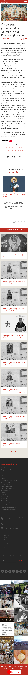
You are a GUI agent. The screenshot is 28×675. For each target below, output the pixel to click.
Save (11, 140)
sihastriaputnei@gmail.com (11, 528)
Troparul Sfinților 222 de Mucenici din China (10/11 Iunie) (14, 418)
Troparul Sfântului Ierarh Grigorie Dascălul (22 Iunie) (14, 256)
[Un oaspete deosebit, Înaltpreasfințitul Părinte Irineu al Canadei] (7, 643)
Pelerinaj (3, 476)
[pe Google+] (17, 571)
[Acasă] (4, 1)
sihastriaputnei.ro (9, 464)
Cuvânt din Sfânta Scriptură (8, 488)
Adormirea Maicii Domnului (14, 151)
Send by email (26, 38)
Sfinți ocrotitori (5, 484)
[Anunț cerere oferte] (7, 629)
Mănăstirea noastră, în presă (8, 507)
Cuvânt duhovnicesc (6, 486)
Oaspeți (3, 492)
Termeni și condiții (19, 668)
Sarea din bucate (5, 501)
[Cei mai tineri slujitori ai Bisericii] (21, 629)
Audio (5, 539)
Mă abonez (21, 561)
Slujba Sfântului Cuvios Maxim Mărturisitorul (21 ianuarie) (13, 337)
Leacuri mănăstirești (6, 503)
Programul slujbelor (6, 470)
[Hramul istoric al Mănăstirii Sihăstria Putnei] (7, 657)
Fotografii (6, 535)
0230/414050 (7, 523)
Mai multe (14, 451)
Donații (6, 543)
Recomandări (5, 38)
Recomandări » (14, 172)
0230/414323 (7, 525)
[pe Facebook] (2, 571)
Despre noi (7, 541)
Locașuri (3, 474)
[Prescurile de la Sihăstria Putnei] (21, 657)
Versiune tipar (21, 39)
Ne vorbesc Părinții (6, 497)
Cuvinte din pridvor (6, 499)
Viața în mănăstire (6, 482)
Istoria (3, 472)
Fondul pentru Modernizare (8, 509)
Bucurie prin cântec (6, 468)
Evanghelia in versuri (6, 490)
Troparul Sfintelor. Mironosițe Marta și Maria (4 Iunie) (12, 445)
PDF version (23, 39)
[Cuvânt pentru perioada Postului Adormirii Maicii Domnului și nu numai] (14, 12)
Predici (3, 478)
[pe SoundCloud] (13, 571)
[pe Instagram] (9, 571)
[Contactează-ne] (20, 571)
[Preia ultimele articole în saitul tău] (24, 571)
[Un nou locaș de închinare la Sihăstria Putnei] (21, 587)
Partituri (3, 494)
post (20, 147)
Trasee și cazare (8, 546)
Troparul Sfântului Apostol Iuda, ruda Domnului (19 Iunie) (13, 310)
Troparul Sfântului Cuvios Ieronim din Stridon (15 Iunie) (14, 364)
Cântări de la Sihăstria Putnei (9, 480)
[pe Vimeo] (6, 571)
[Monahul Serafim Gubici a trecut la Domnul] (7, 615)
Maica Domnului (11, 147)
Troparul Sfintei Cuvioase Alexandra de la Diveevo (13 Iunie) (14, 391)
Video (5, 537)
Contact (6, 548)
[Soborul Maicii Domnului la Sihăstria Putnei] (21, 601)
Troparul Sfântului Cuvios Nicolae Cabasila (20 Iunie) (14, 283)
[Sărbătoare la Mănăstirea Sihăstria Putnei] (21, 615)
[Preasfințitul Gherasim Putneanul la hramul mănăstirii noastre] (7, 587)
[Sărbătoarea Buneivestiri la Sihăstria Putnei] (7, 601)
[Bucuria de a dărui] (21, 643)
